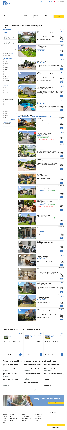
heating (11, 78)
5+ (13, 38)
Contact (24, 420)
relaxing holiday (11, 104)
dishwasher (11, 69)
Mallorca (4, 418)
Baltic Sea (5, 416)
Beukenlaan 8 (40, 160)
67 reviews (43, 103)
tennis (11, 115)
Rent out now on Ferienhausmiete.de (56, 402)
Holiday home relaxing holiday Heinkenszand (46, 229)
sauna (11, 71)
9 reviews (43, 299)
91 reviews (43, 48)
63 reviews (43, 62)
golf (11, 117)
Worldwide (5, 420)
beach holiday (11, 101)
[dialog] (56, 419)
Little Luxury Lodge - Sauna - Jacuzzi (44, 201)
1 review (43, 135)
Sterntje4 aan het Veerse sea (43, 119)
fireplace (11, 72)
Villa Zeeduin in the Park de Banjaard (44, 133)
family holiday (11, 102)
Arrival (25, 15)
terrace (11, 67)
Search (59, 16)
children (11, 88)
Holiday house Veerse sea (42, 147)
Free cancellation (11, 55)
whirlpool (11, 80)
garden (11, 63)
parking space (11, 74)
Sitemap (4, 422)
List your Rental (61, 1)
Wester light (39, 269)
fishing (11, 111)
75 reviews (43, 89)
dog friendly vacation (11, 99)
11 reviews (43, 258)
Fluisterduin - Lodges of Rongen (43, 188)
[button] (56, 427)
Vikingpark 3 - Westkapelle (42, 256)
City (4, 15)
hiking (11, 113)
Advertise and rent (38, 414)
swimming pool (11, 59)
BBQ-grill (11, 76)
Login (44, 1)
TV (11, 65)
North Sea (5, 414)
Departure (36, 15)
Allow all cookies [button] (56, 425)
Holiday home (11, 123)
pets (11, 87)
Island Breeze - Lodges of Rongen (43, 215)
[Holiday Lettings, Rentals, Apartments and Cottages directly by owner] (11, 4)
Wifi (11, 61)
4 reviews (43, 285)
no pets (11, 92)
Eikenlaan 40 (39, 174)
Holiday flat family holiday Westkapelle (45, 242)
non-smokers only (11, 90)
